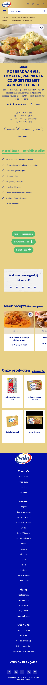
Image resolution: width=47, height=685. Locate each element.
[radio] (12, 286)
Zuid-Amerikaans (23, 538)
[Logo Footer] (23, 454)
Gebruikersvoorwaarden (23, 651)
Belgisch (23, 506)
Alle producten (38, 371)
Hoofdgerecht (23, 595)
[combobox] (27, 11)
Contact (23, 635)
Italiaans (23, 549)
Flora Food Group (23, 630)
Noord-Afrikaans (24, 512)
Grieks (23, 527)
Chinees (23, 554)
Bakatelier (23, 476)
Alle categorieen (36, 306)
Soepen (23, 492)
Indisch (23, 570)
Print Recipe (21, 250)
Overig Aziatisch (23, 575)
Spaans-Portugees (23, 522)
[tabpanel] (23, 186)
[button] (27, 4)
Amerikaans (24, 580)
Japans (23, 559)
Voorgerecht (23, 600)
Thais (23, 564)
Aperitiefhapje (24, 616)
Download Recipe (21, 241)
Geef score (37, 104)
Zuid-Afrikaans (23, 533)
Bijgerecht (23, 610)
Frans (23, 543)
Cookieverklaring (23, 640)
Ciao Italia (23, 482)
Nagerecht (23, 605)
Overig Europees (23, 517)
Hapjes (23, 487)
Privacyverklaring (23, 646)
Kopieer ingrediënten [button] (23, 234)
